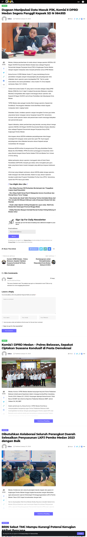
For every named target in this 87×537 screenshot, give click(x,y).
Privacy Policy (24, 533)
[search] (75, 2)
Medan (4, 5)
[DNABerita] (10, 2)
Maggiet (9, 278)
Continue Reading (44, 421)
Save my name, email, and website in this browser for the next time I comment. (23, 322)
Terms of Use (34, 533)
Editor (10, 19)
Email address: (13, 228)
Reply (53, 278)
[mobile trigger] (3, 2)
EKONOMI (5, 430)
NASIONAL (5, 522)
